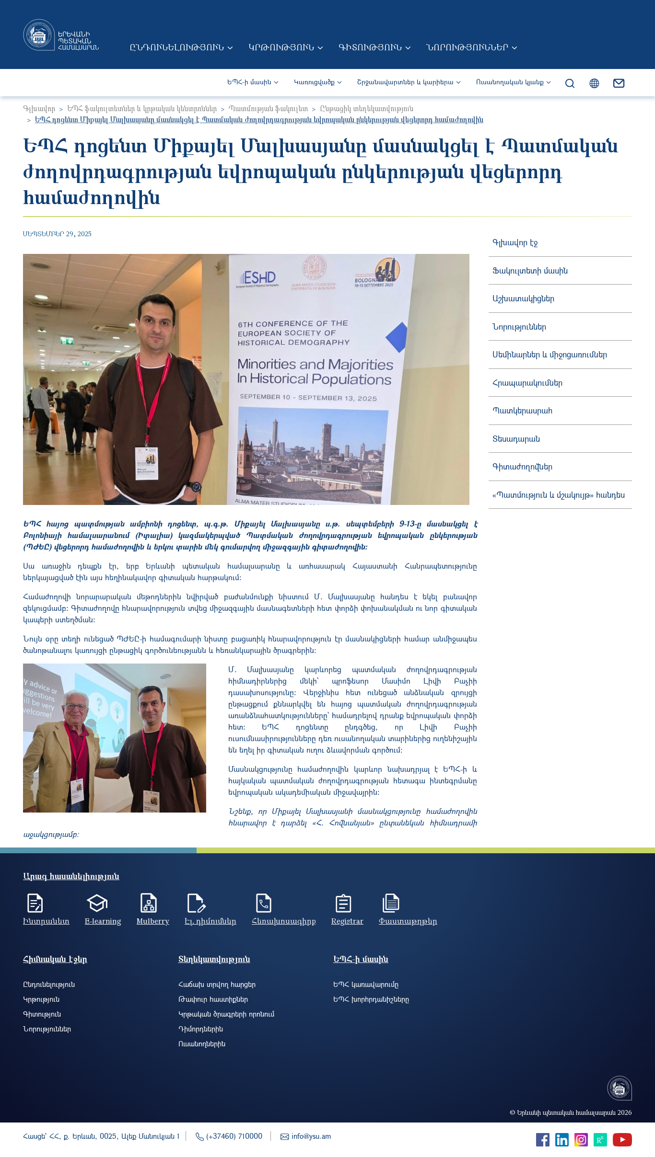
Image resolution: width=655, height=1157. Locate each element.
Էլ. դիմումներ (210, 921)
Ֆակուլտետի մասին (530, 270)
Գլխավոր (39, 108)
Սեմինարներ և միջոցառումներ (549, 354)
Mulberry (153, 921)
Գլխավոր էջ (515, 242)
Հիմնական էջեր (55, 958)
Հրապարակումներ (527, 382)
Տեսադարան (516, 438)
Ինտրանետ (46, 921)
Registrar (347, 921)
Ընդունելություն (176, 47)
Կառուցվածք (314, 81)
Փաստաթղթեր (408, 921)
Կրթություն (281, 47)
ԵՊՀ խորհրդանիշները (371, 999)
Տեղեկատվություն (214, 958)
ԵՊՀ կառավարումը (365, 984)
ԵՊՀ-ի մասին (249, 81)
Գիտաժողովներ (522, 466)
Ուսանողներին (201, 1043)
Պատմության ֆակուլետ (268, 108)
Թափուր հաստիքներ (213, 999)
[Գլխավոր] (61, 34)
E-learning (103, 921)
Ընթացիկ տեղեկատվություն (366, 108)
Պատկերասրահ (522, 410)
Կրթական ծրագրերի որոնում (226, 1014)
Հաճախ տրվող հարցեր (217, 984)
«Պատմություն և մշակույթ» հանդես (558, 494)
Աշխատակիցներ (523, 298)
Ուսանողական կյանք (510, 81)
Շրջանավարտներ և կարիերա (405, 81)
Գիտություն (370, 47)
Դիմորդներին (200, 1028)
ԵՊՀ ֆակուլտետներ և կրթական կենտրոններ (142, 108)
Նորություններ (467, 47)
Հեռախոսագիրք (284, 921)
